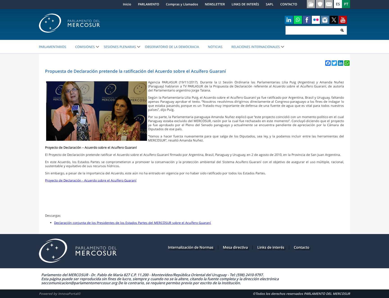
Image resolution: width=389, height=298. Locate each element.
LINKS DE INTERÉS (245, 4)
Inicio (127, 4)
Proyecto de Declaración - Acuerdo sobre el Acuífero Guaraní (90, 180)
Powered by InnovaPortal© (60, 293)
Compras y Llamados (182, 4)
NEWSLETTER (215, 4)
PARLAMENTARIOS (52, 47)
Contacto (301, 247)
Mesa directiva (235, 247)
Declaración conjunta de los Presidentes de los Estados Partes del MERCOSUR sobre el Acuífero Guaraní (132, 223)
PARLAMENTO (148, 4)
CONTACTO (288, 4)
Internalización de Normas (190, 247)
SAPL (270, 4)
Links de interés (270, 247)
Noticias (215, 47)
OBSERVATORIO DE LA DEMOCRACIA (172, 47)
